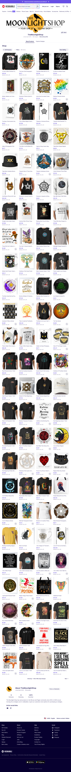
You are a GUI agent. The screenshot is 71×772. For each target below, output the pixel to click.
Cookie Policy (42, 755)
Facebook (57, 730)
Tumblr (56, 735)
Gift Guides (5, 727)
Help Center (37, 732)
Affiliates (19, 735)
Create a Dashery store (23, 744)
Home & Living (39, 11)
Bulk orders (5, 744)
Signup (3, 742)
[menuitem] (4, 11)
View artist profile (43, 36)
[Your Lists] (63, 6)
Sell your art (20, 737)
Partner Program (21, 732)
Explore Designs (40, 41)
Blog (3, 735)
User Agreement (5, 755)
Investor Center (21, 730)
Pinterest (56, 737)
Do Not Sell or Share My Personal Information (28, 755)
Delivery (36, 727)
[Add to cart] (67, 99)
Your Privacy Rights (39, 744)
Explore (4, 11)
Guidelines (37, 735)
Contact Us (37, 742)
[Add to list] (16, 54)
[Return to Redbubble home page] (8, 6)
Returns (36, 730)
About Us (19, 727)
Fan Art (4, 730)
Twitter (56, 732)
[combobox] (27, 6)
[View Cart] (67, 6)
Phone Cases (25, 11)
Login (3, 739)
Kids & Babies (47, 11)
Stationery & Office (64, 11)
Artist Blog (20, 742)
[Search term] (37, 6)
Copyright (37, 739)
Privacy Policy (13, 755)
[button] (35, 1)
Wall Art (32, 11)
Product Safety (38, 737)
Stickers (18, 11)
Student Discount (6, 737)
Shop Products (30, 41)
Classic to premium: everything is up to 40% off (35, 1)
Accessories (55, 11)
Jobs (18, 739)
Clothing (11, 11)
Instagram (57, 727)
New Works (5, 732)
